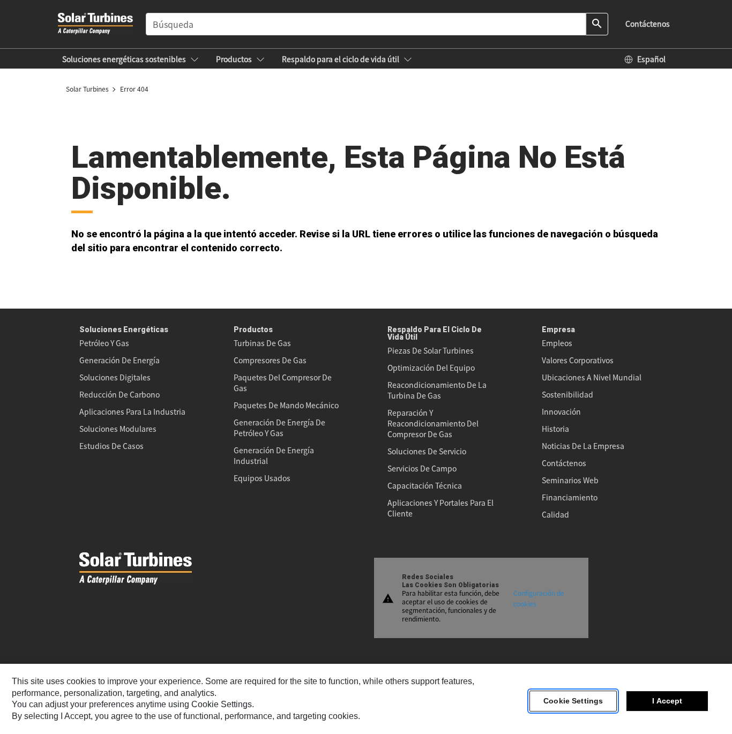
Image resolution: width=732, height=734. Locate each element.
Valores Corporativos (578, 360)
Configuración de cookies (538, 598)
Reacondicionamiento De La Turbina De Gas (437, 390)
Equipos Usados (262, 478)
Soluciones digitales (115, 377)
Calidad (555, 514)
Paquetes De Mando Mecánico (286, 405)
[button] (130, 59)
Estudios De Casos (111, 445)
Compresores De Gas (270, 360)
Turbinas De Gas (262, 343)
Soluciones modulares (117, 428)
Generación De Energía (119, 360)
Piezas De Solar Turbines (430, 350)
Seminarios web (570, 480)
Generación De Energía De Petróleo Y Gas (279, 427)
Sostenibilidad (567, 394)
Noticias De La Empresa (583, 445)
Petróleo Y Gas (104, 343)
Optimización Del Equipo (431, 367)
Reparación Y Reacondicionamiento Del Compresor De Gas (433, 423)
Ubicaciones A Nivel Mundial (591, 377)
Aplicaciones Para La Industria (132, 411)
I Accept (667, 701)
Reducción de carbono (119, 394)
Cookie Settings (573, 701)
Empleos (557, 343)
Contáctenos (564, 463)
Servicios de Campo (422, 468)
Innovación (561, 411)
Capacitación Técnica (424, 485)
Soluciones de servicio (426, 451)
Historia (555, 428)
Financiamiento (569, 497)
